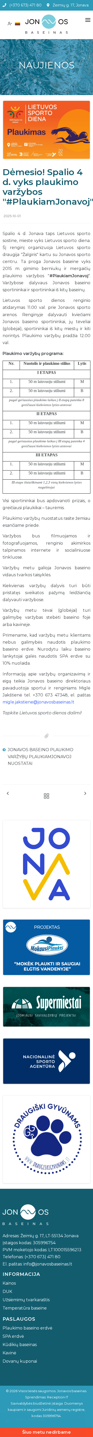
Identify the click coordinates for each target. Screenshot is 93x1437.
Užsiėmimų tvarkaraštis (26, 1299)
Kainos (9, 1283)
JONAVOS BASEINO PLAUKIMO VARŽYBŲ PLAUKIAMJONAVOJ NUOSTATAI (40, 756)
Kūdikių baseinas (20, 1344)
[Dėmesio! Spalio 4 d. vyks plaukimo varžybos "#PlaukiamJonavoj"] (46, 129)
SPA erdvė (13, 1336)
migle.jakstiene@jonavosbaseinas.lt (38, 702)
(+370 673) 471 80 (24, 5)
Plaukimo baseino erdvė (27, 1328)
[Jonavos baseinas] (46, 24)
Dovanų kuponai (20, 1361)
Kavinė (9, 1352)
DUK (7, 1291)
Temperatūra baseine (25, 1308)
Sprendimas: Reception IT (46, 1397)
